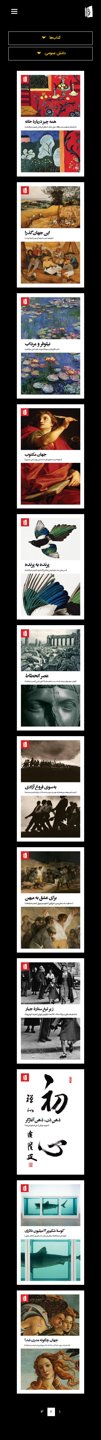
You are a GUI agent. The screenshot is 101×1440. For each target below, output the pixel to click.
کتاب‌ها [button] (55, 38)
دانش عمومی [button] (55, 53)
